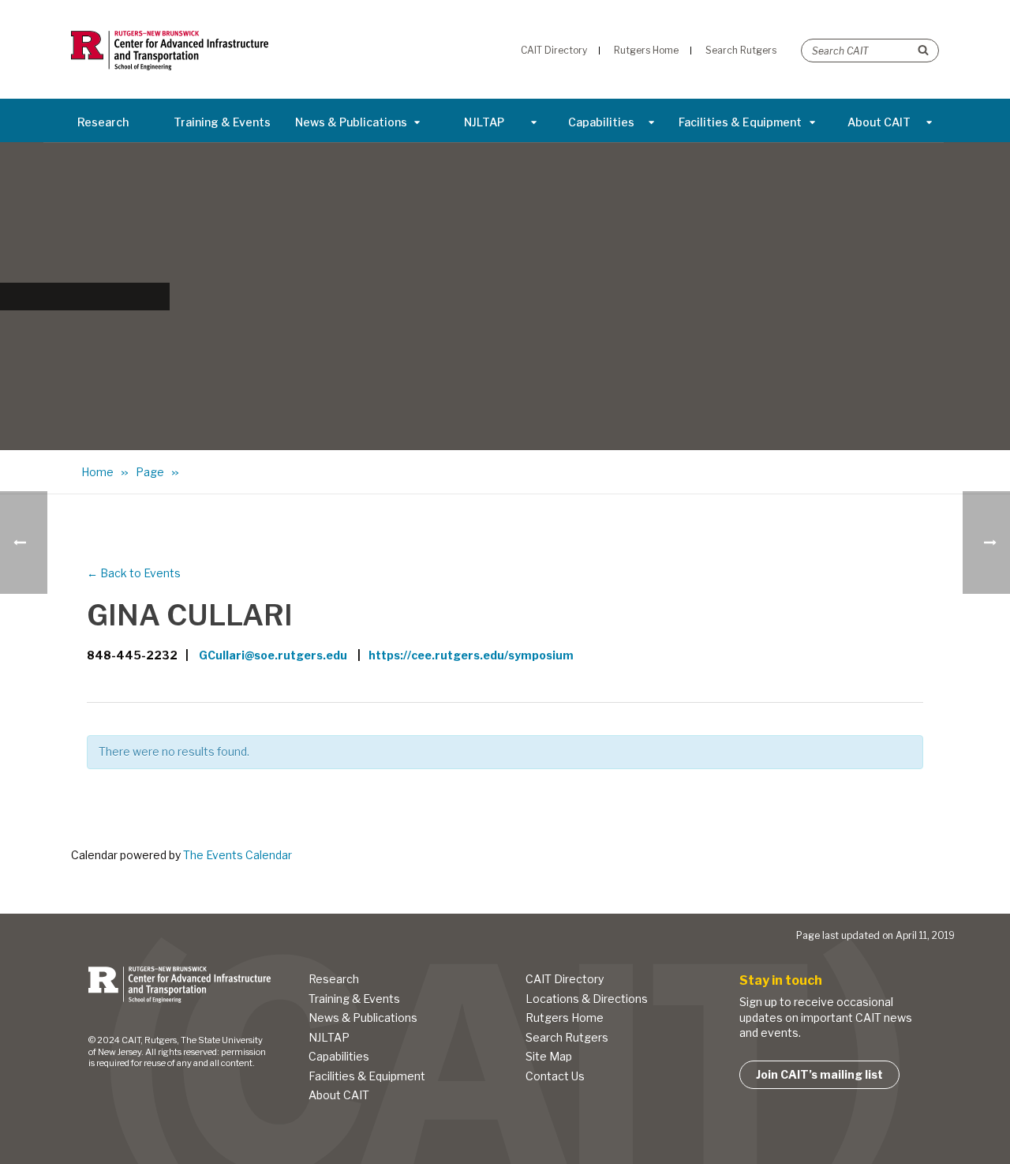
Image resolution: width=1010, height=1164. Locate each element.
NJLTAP (484, 122)
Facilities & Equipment (740, 122)
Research (103, 122)
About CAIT (879, 122)
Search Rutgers (567, 1037)
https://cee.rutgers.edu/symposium (471, 655)
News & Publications (351, 122)
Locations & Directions (587, 998)
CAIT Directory (565, 979)
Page (150, 472)
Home (97, 472)
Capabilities (601, 122)
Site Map (549, 1056)
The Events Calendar (237, 855)
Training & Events (222, 122)
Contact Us (555, 1076)
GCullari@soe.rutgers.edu (273, 655)
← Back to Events (134, 573)
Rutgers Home (565, 1017)
